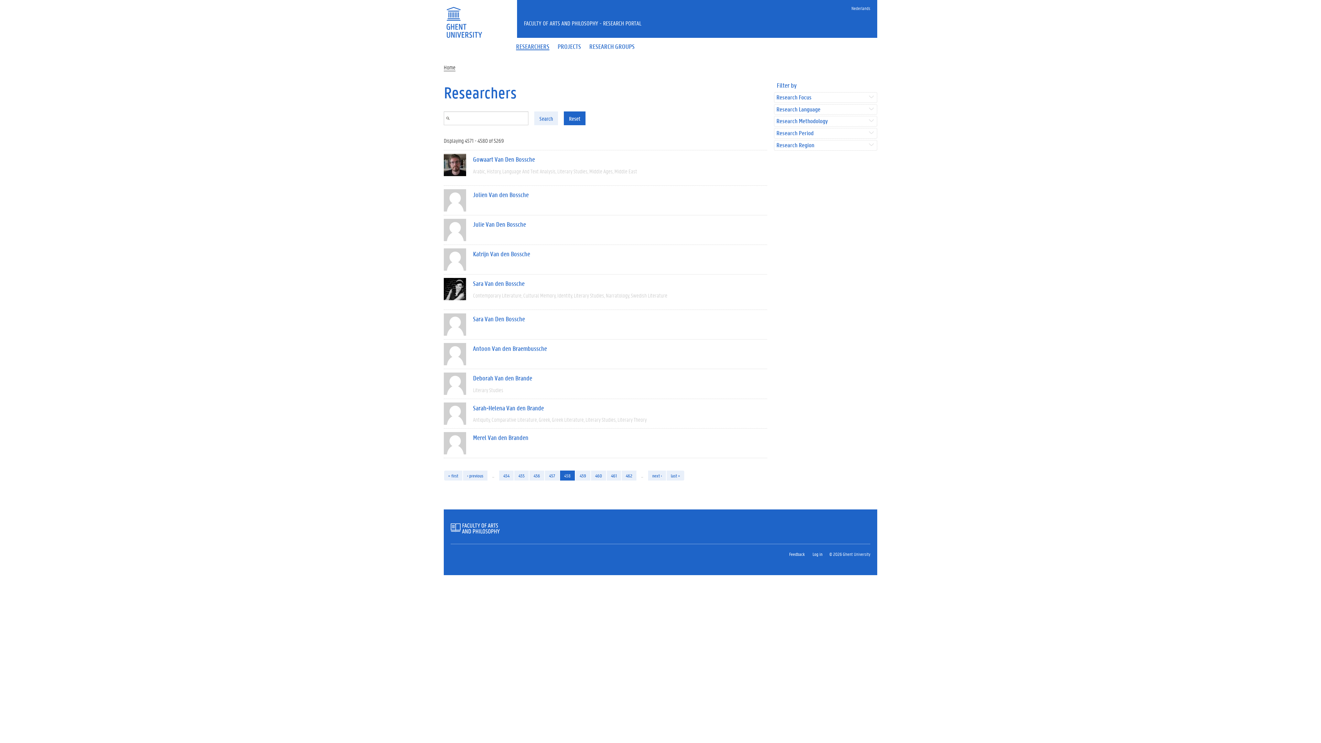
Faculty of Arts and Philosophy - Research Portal (583, 23)
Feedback (797, 554)
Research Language (798, 109)
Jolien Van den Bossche (501, 195)
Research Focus (794, 97)
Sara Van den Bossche (499, 283)
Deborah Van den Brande (502, 378)
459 (583, 475)
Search (546, 118)
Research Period (795, 133)
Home (449, 67)
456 (537, 475)
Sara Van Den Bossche (499, 319)
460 (598, 475)
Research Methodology (802, 121)
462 (629, 475)
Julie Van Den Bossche (499, 224)
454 (506, 475)
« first (453, 475)
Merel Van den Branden (500, 437)
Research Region (795, 145)
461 (614, 475)
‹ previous (475, 475)
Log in (818, 554)
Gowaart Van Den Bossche (504, 159)
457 (552, 475)
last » (675, 475)
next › (657, 475)
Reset (574, 118)
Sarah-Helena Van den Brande (508, 408)
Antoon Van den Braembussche (510, 348)
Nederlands (860, 8)
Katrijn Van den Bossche (501, 254)
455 (521, 475)
